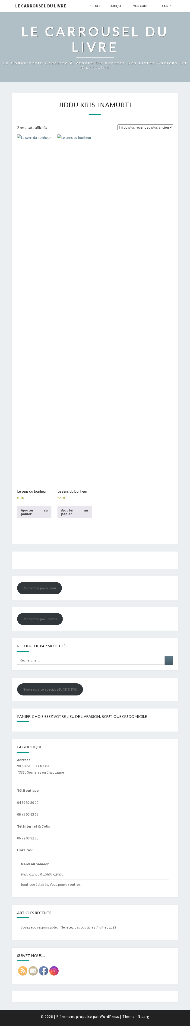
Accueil (95, 6)
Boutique (115, 6)
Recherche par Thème (39, 619)
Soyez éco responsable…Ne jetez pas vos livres (58, 927)
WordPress (109, 1016)
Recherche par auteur (39, 588)
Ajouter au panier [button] (34, 512)
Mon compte (142, 6)
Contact (168, 6)
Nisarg (143, 1016)
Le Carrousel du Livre (40, 6)
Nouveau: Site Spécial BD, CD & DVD (49, 689)
